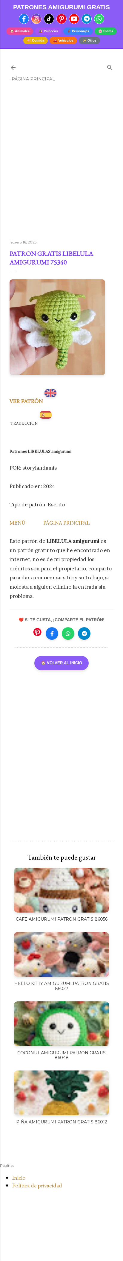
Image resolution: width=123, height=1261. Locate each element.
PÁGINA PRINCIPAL (66, 523)
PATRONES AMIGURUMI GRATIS (61, 7)
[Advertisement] (61, 163)
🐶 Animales (20, 31)
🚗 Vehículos (63, 40)
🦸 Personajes (78, 31)
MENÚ (17, 523)
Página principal (33, 79)
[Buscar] (109, 66)
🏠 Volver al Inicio (61, 663)
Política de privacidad (37, 1185)
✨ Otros (89, 40)
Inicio (18, 1177)
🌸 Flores (105, 31)
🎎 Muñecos (48, 31)
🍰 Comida (35, 40)
